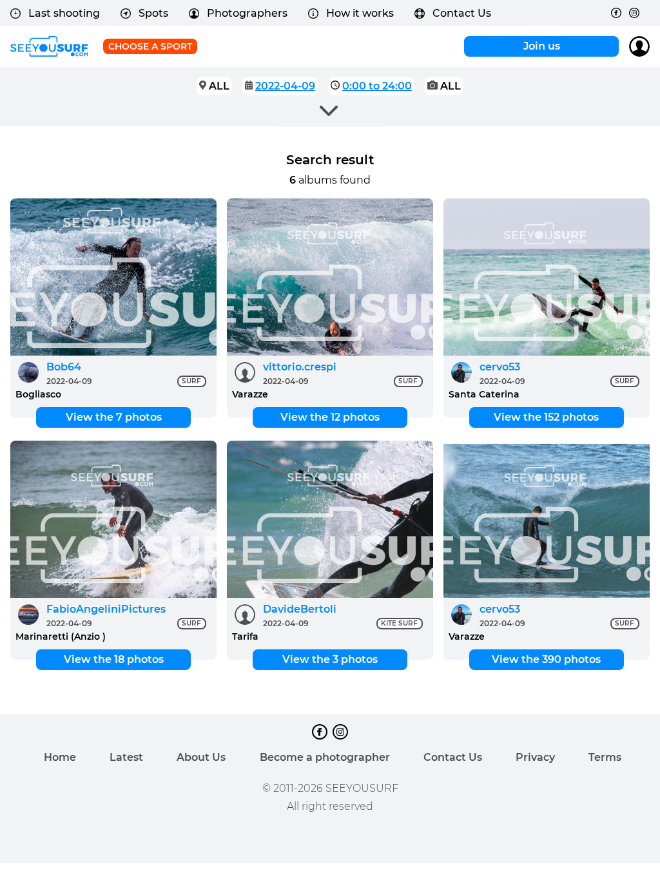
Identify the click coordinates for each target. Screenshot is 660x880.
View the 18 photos (114, 659)
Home (60, 757)
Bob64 (63, 367)
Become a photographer (325, 757)
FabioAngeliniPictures (106, 609)
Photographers (247, 13)
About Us (201, 757)
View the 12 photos (330, 417)
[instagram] (634, 13)
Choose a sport (150, 46)
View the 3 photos (330, 659)
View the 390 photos (546, 659)
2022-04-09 (285, 86)
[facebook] (616, 13)
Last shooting (64, 13)
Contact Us (461, 13)
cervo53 (500, 367)
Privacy (535, 757)
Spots (153, 13)
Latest (126, 757)
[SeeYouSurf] (49, 46)
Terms (604, 757)
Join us (541, 46)
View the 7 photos (114, 417)
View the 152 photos (546, 417)
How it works (360, 13)
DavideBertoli (299, 609)
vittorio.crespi (299, 367)
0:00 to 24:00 (377, 86)
